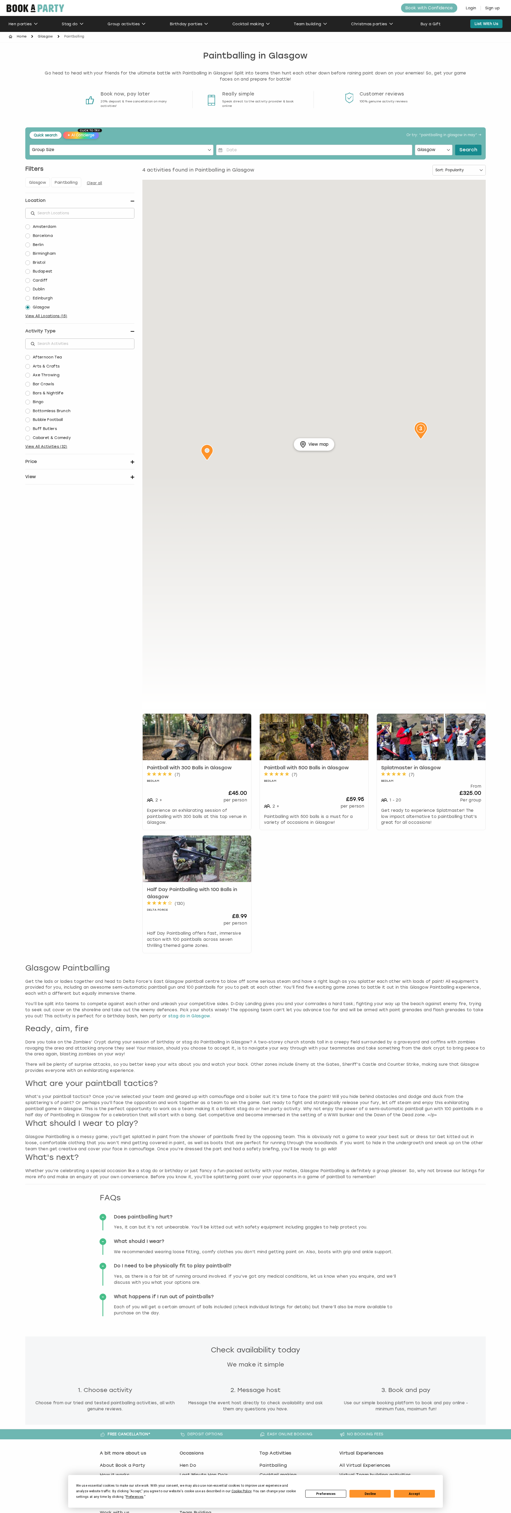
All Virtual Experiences (364, 1465)
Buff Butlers (45, 429)
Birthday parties (186, 24)
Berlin (38, 245)
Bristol (39, 262)
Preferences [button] (135, 1497)
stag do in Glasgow (189, 1016)
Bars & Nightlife (48, 393)
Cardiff (40, 280)
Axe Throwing (46, 375)
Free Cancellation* (129, 1434)
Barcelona (43, 235)
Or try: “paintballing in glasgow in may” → (443, 135)
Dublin (39, 289)
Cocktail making (248, 24)
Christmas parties (369, 24)
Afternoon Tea (47, 357)
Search (468, 150)
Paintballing (273, 1465)
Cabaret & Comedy (52, 438)
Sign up (492, 8)
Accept (414, 1494)
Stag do (69, 24)
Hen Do (188, 1465)
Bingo (38, 402)
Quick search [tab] (45, 135)
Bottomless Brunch (52, 411)
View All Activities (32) (46, 447)
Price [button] (31, 461)
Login (471, 8)
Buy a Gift (430, 24)
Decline (370, 1494)
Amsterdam (44, 226)
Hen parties (20, 24)
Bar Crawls (43, 384)
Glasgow (45, 36)
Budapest (42, 271)
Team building (307, 24)
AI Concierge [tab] (83, 134)
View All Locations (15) (46, 316)
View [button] (30, 476)
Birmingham (44, 253)
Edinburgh (43, 298)
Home (22, 36)
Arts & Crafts (46, 366)
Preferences (326, 1494)
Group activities (124, 24)
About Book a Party (122, 1465)
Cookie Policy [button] (242, 1491)
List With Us (486, 24)
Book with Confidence (429, 8)
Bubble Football (48, 419)
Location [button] (35, 200)
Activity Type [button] (40, 330)
